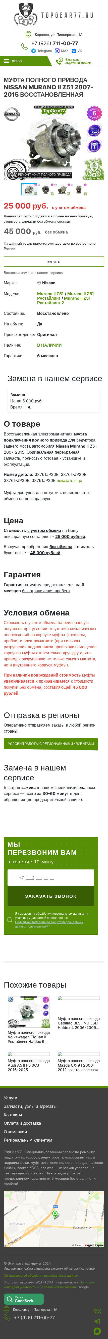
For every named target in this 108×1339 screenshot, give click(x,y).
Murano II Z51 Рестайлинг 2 (64, 300)
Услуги (10, 1097)
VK (80, 51)
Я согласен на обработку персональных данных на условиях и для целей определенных (51, 920)
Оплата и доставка (22, 1123)
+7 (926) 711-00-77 (34, 1317)
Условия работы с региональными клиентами (51, 744)
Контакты (13, 1114)
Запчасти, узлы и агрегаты (30, 1106)
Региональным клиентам (28, 1140)
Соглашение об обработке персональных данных (41, 1275)
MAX (64, 51)
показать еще (69, 480)
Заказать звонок (51, 896)
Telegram (44, 51)
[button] (100, 142)
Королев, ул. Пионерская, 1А (35, 1309)
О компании (15, 1131)
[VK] (97, 1311)
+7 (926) (54, 43)
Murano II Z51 (51, 293)
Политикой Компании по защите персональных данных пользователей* (49, 924)
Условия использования (58, 1287)
